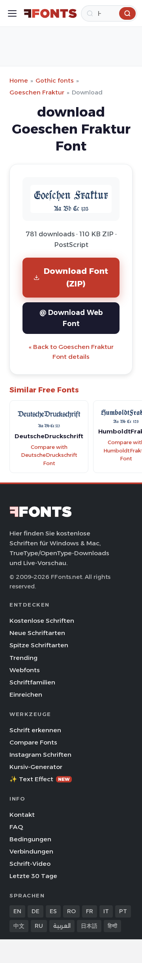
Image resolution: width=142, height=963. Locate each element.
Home (18, 80)
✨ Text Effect (39, 779)
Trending (23, 657)
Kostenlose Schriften (41, 620)
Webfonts (24, 670)
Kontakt (22, 814)
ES (53, 911)
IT (106, 911)
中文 (18, 925)
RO (71, 911)
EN (17, 911)
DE (35, 911)
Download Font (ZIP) (76, 277)
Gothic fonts (55, 80)
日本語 (89, 925)
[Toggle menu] (12, 13)
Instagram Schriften (40, 754)
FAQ (16, 827)
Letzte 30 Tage (33, 876)
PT (123, 911)
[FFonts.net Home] (50, 13)
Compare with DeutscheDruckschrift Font (49, 455)
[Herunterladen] (127, 13)
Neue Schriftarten (37, 633)
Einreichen (25, 694)
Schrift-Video (29, 863)
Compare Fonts (33, 742)
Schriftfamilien (32, 682)
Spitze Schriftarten (38, 645)
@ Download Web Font (71, 318)
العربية (62, 925)
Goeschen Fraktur (36, 92)
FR (89, 911)
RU (39, 925)
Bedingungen (30, 839)
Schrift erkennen (35, 730)
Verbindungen (31, 851)
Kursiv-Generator (35, 767)
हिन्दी (112, 925)
